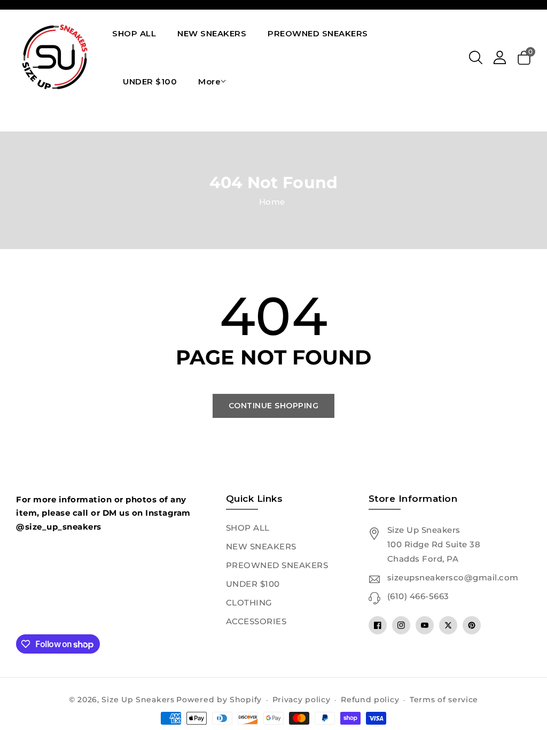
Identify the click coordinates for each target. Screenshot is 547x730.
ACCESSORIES (256, 621)
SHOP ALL (248, 528)
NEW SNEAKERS (261, 546)
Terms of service (444, 699)
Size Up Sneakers (137, 699)
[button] (475, 57)
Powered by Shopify (219, 699)
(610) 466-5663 (418, 596)
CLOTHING (249, 602)
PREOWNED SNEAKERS (277, 565)
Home (272, 202)
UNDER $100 (253, 584)
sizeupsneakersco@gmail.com (453, 577)
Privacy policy (301, 699)
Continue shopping (274, 405)
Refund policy (370, 699)
